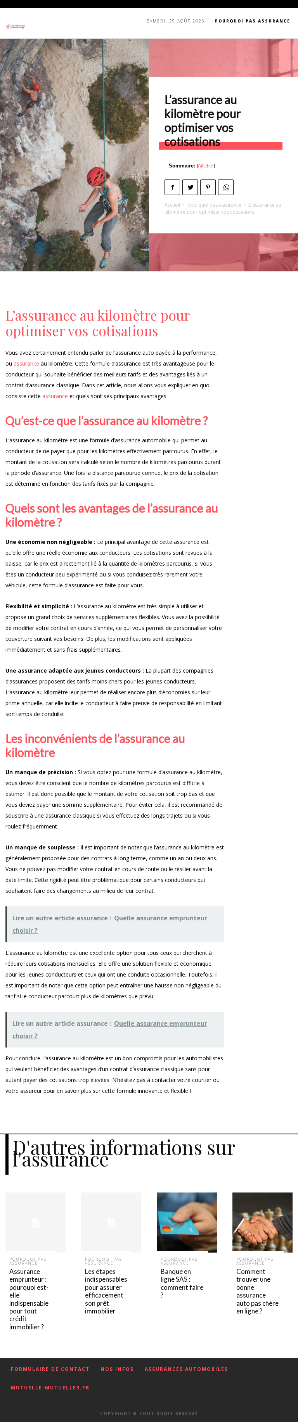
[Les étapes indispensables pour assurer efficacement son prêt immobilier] (111, 1222)
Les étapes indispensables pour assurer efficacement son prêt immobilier (106, 1291)
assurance (26, 363)
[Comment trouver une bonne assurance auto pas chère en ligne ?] (262, 1222)
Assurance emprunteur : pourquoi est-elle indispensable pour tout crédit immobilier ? (29, 1299)
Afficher (206, 166)
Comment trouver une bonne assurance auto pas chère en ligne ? (257, 1291)
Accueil (172, 205)
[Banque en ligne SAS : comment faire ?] (187, 1222)
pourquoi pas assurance (214, 205)
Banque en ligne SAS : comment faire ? (182, 1283)
